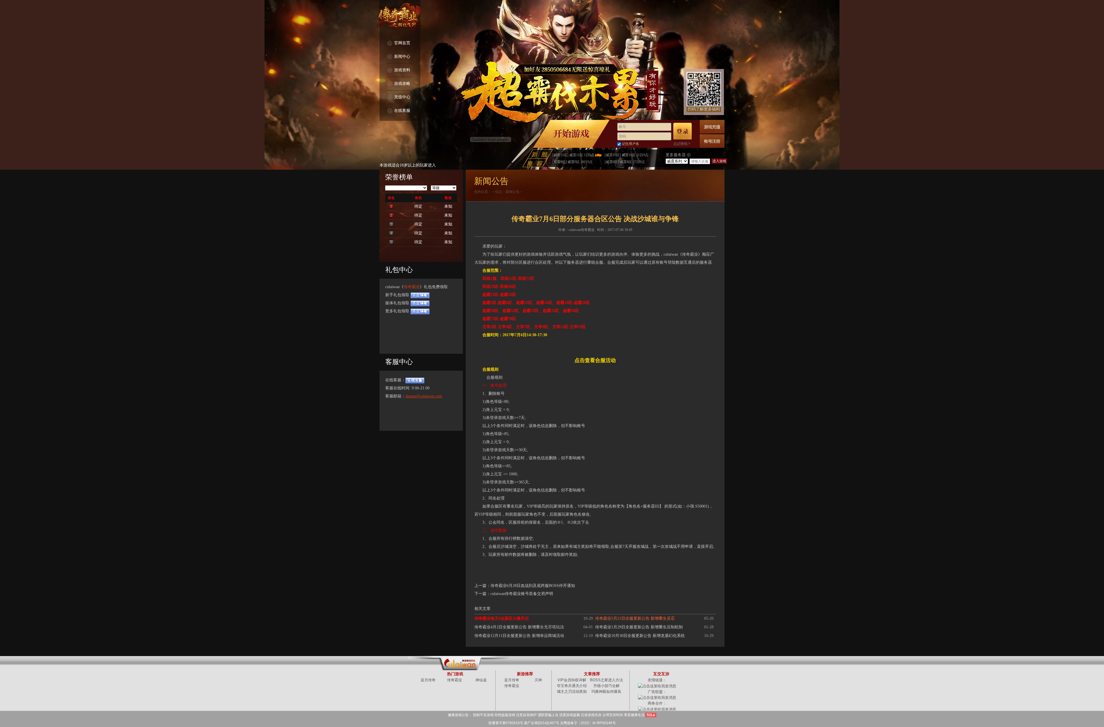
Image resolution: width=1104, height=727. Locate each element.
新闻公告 (513, 192)
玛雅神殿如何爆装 (606, 691)
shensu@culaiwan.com (423, 396)
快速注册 (712, 141)
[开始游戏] (571, 134)
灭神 (538, 680)
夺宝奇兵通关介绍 (572, 686)
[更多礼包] (420, 311)
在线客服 (402, 110)
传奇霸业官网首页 (400, 17)
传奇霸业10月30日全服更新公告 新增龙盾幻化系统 (640, 636)
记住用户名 (630, 144)
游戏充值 (712, 126)
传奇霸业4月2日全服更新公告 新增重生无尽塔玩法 (519, 627)
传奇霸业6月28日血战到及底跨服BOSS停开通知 (532, 585)
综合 (498, 192)
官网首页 (402, 43)
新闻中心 (402, 56)
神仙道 (481, 680)
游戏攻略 (402, 83)
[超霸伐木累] (551, 84)
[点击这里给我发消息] (657, 686)
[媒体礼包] (420, 303)
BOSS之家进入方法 (606, 680)
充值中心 (402, 97)
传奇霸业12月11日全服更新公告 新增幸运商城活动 (519, 636)
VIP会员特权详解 (571, 680)
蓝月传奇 (428, 680)
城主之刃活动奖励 (572, 691)
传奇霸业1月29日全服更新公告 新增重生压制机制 (639, 627)
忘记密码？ (682, 144)
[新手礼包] (420, 295)
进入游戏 (719, 161)
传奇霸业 (412, 287)
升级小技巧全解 (606, 686)
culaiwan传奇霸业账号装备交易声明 (521, 594)
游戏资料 (402, 70)
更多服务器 (676, 155)
